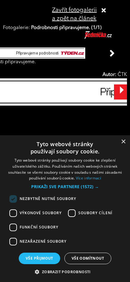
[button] (65, 187)
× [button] (123, 141)
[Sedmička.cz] (105, 37)
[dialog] (65, 208)
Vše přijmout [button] (39, 258)
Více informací (88, 178)
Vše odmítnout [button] (88, 258)
